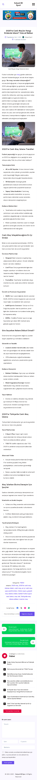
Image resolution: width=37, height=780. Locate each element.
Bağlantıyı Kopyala (27, 614)
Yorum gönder (8, 762)
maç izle (17, 596)
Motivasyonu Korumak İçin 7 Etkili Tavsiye (20, 669)
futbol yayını (22, 591)
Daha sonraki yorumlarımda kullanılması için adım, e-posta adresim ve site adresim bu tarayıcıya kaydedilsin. (17, 754)
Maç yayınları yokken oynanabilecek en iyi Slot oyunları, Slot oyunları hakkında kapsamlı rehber (20, 683)
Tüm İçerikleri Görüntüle (12, 711)
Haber (22, 583)
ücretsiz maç (23, 599)
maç (18, 75)
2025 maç (14, 585)
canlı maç (18, 588)
